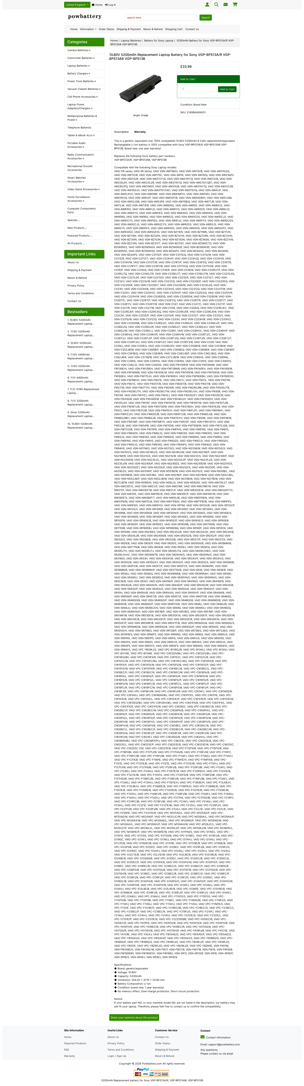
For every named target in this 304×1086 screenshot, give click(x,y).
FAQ (66, 1049)
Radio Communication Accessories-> (80, 156)
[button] (298, 1070)
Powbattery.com (152, 1063)
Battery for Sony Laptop (158, 40)
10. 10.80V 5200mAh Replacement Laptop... (80, 425)
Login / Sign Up (117, 1056)
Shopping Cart (174, 29)
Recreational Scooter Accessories (80, 168)
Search (206, 17)
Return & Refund (153, 29)
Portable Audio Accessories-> (76, 144)
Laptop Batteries (131, 40)
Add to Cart (227, 89)
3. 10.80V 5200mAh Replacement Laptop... (80, 344)
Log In (112, 4)
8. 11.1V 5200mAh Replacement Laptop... (80, 402)
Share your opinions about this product (134, 1017)
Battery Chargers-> (78, 73)
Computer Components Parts (81, 210)
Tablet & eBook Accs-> (81, 135)
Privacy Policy (75, 285)
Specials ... (73, 220)
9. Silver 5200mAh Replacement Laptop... (80, 414)
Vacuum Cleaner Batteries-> (84, 88)
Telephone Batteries (79, 127)
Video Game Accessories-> (83, 189)
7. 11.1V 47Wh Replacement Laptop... (83, 391)
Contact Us (192, 29)
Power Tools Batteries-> (81, 81)
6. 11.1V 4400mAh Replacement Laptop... (80, 379)
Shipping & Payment (129, 29)
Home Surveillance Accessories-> (78, 198)
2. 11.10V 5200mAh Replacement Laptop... (80, 333)
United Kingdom (76, 4)
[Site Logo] (93, 16)
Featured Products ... (79, 235)
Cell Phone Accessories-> (82, 96)
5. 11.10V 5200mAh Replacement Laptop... (80, 367)
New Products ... (77, 227)
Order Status (106, 29)
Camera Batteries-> (79, 50)
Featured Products (75, 1043)
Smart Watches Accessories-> (76, 179)
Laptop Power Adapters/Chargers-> (80, 106)
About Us (73, 262)
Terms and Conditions (80, 293)
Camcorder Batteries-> (81, 57)
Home (98, 4)
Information (87, 29)
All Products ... (76, 243)
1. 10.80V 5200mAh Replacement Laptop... (80, 321)
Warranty (69, 1056)
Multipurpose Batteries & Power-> (82, 117)
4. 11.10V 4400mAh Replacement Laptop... (80, 356)
